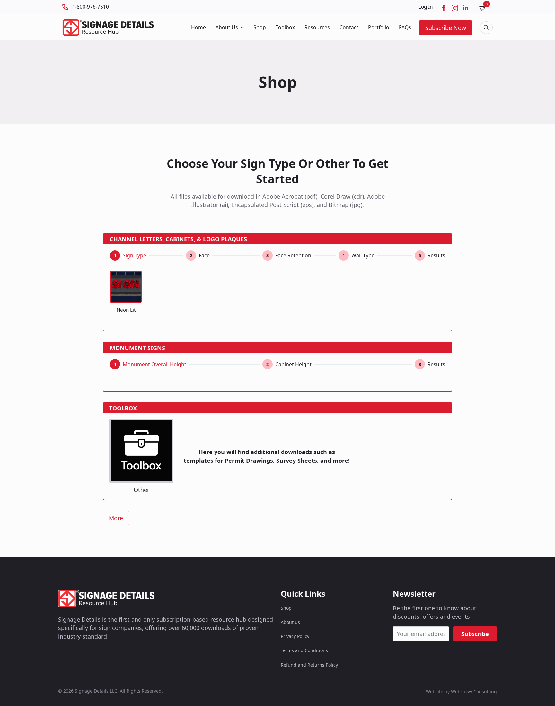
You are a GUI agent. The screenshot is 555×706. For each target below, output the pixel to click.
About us (290, 622)
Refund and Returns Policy (309, 665)
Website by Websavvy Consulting (461, 691)
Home (198, 27)
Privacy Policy (295, 636)
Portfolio (378, 27)
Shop (259, 27)
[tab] (128, 255)
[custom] (62, 655)
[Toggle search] (486, 27)
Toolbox (285, 27)
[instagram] (455, 8)
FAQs (405, 27)
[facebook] (444, 8)
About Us (227, 27)
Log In (425, 7)
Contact (348, 27)
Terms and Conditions (304, 650)
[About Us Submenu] (241, 27)
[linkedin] (466, 8)
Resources (317, 27)
